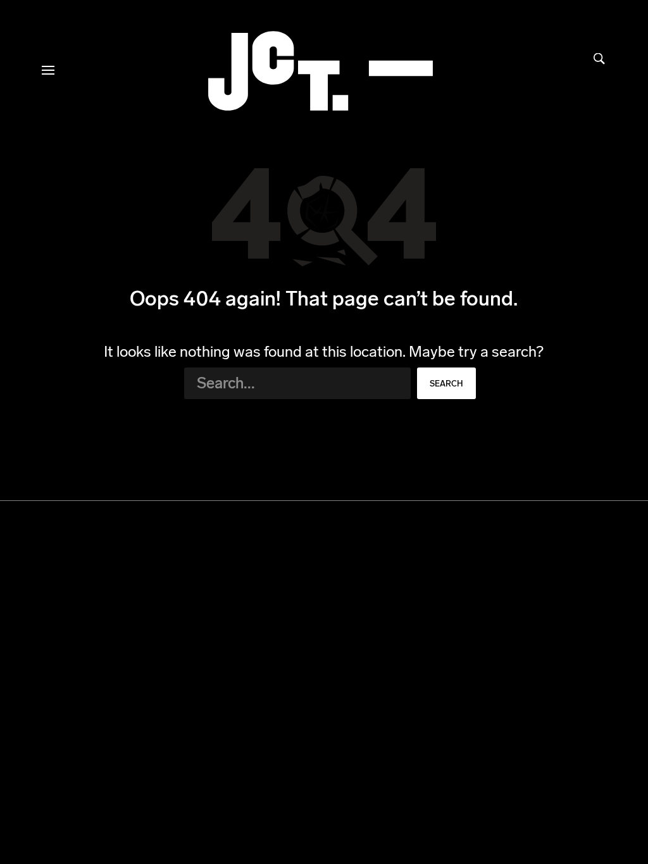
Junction (320, 70)
